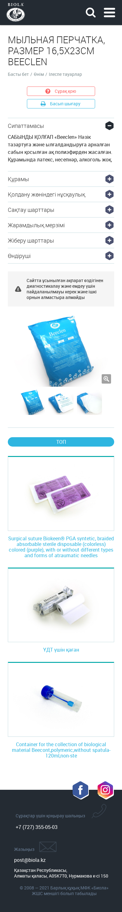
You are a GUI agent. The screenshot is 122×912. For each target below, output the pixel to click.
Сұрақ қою (65, 91)
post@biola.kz (30, 860)
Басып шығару (65, 104)
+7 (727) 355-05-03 (37, 827)
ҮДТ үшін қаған (61, 650)
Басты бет (18, 74)
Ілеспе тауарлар (65, 74)
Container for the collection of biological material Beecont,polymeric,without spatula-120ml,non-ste (61, 750)
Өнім (39, 74)
